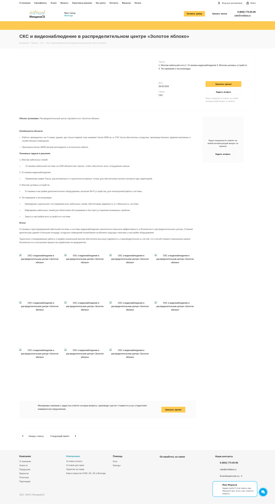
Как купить (101, 3)
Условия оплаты (74, 461)
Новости (23, 465)
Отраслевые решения (82, 3)
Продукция (24, 469)
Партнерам (24, 481)
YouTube (170, 463)
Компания (25, 456)
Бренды (117, 465)
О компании (25, 3)
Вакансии (126, 3)
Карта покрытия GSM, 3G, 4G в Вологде (86, 473)
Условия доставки (75, 465)
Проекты (64, 3)
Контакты (114, 3)
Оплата (137, 3)
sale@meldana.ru (242, 15)
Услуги (54, 3)
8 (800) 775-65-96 (246, 12)
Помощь (118, 456)
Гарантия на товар (75, 469)
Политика (24, 477)
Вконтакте (162, 463)
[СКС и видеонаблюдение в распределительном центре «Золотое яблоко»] (90, 62)
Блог (115, 461)
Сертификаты (40, 3)
